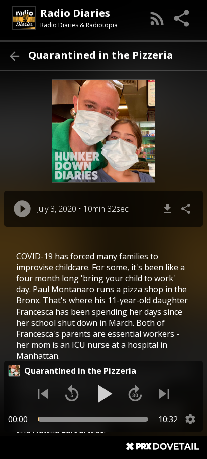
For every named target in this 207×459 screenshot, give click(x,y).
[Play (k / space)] (103, 394)
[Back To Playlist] (14, 56)
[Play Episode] (22, 209)
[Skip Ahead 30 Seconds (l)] (135, 393)
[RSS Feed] (157, 18)
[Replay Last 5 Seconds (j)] (71, 393)
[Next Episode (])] (164, 393)
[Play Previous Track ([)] (42, 393)
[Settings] (190, 419)
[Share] (182, 18)
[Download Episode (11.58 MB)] (167, 208)
